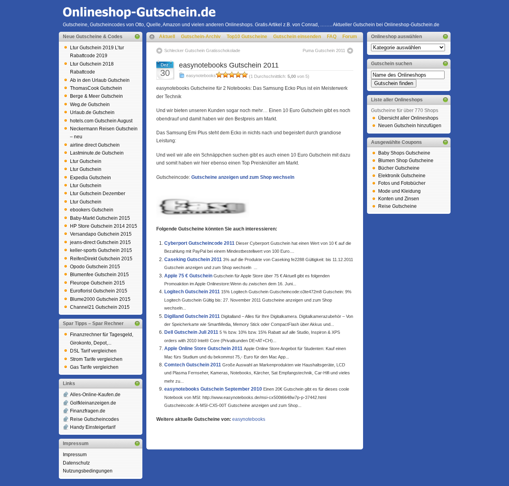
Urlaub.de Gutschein (92, 112)
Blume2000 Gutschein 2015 (100, 299)
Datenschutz (76, 463)
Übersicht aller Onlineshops (408, 118)
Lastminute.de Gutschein (97, 153)
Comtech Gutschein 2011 (192, 365)
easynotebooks (201, 75)
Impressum (75, 454)
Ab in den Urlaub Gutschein (100, 80)
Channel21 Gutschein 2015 (100, 307)
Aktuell (167, 36)
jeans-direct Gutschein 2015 (100, 242)
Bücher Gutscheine (399, 168)
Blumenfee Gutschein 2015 (99, 274)
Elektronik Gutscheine (401, 175)
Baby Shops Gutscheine (404, 153)
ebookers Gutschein (91, 210)
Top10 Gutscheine (247, 36)
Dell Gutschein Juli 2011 (191, 332)
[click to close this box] (137, 37)
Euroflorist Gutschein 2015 (98, 291)
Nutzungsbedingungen (88, 471)
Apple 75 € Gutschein (188, 276)
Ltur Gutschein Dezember (97, 193)
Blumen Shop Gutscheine (405, 160)
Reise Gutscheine (397, 206)
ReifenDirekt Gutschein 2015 (101, 258)
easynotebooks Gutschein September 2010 (213, 389)
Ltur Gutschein (85, 161)
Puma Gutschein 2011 (324, 50)
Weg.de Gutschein (90, 104)
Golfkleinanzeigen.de (93, 403)
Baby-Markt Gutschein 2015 (100, 218)
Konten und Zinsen (398, 198)
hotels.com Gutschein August (101, 121)
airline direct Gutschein (95, 145)
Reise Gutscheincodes (94, 419)
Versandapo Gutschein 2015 (101, 234)
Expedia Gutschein (90, 177)
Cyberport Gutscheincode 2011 (199, 243)
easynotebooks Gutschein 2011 (229, 65)
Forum (349, 36)
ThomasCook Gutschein (96, 88)
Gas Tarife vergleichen (94, 367)
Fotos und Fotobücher (401, 183)
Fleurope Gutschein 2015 (97, 283)
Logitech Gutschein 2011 (192, 291)
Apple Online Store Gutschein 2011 (203, 348)
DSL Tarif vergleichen (93, 351)
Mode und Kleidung (399, 191)
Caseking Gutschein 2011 (193, 259)
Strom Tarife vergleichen (96, 359)
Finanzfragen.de (87, 411)
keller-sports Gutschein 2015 (101, 250)
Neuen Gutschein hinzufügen (409, 125)
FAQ (331, 36)
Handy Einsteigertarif (92, 427)
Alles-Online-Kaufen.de (95, 394)
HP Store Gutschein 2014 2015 (103, 226)
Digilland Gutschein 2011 (192, 316)
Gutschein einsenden (297, 36)
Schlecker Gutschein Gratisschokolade (202, 50)
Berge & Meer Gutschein (96, 96)
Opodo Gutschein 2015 (95, 266)
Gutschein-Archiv (201, 36)
